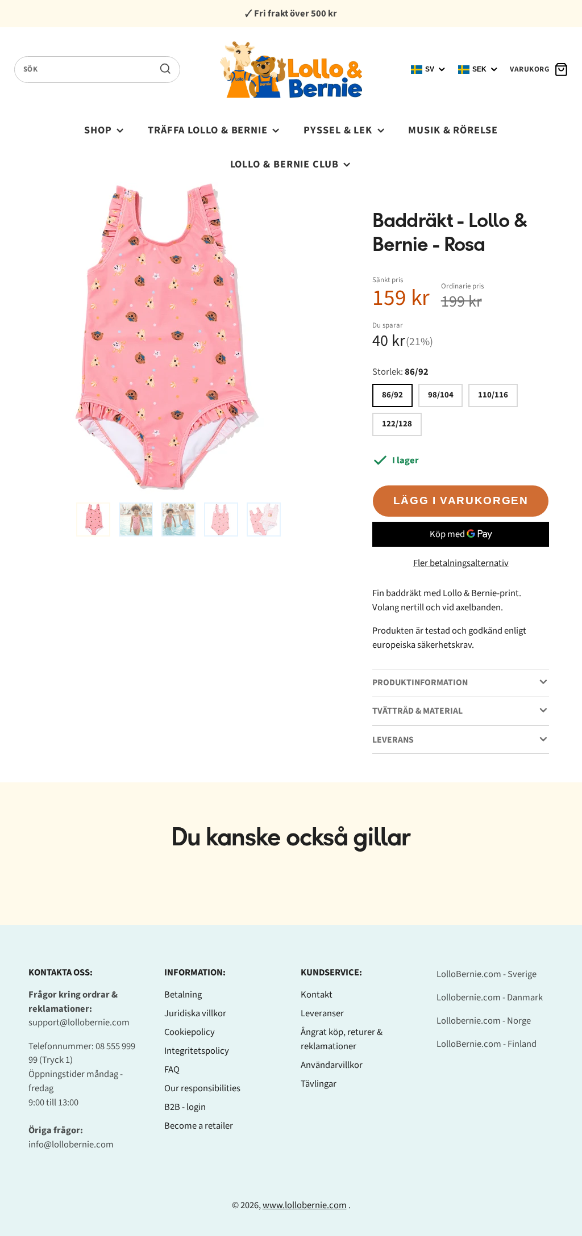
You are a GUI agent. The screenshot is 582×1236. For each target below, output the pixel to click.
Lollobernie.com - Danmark (489, 997)
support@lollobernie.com (79, 1022)
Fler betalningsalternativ (461, 563)
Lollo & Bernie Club (284, 164)
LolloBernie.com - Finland (486, 1044)
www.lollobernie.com (305, 1205)
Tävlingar (318, 1084)
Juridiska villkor (195, 1013)
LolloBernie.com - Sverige (486, 974)
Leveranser (322, 1013)
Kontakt (316, 995)
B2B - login (185, 1107)
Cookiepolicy (189, 1032)
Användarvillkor (332, 1065)
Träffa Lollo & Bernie (208, 130)
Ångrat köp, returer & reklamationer (342, 1039)
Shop (98, 130)
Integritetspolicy (196, 1051)
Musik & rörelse (453, 130)
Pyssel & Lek (338, 130)
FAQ (172, 1069)
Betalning (183, 995)
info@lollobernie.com (71, 1144)
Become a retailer (198, 1126)
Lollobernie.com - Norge (483, 1021)
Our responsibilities (202, 1088)
